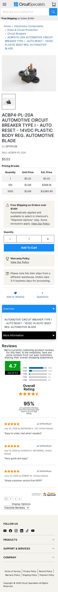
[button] (4, 4)
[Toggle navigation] (4, 4)
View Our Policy (40, 223)
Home (7, 26)
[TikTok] (28, 530)
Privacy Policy (29, 571)
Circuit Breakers (16, 33)
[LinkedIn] (23, 530)
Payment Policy (47, 575)
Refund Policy (45, 571)
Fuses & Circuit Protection (22, 29)
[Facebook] (12, 530)
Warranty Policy (12, 575)
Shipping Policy (29, 575)
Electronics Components (28, 26)
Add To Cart (29, 247)
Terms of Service (12, 571)
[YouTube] (34, 530)
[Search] (53, 11)
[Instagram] (17, 530)
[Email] (6, 530)
